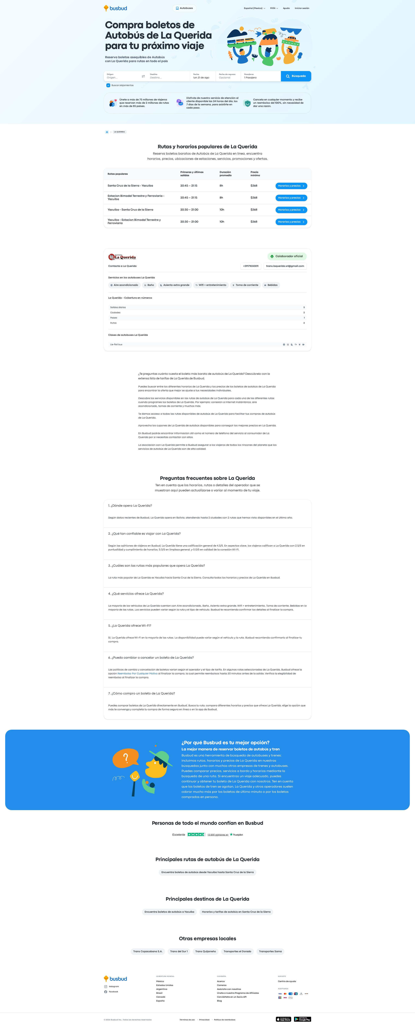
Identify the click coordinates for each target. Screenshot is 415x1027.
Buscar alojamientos (123, 85)
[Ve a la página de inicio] (115, 8)
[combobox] (121, 76)
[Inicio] (107, 132)
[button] (143, 76)
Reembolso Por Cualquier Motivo (138, 674)
